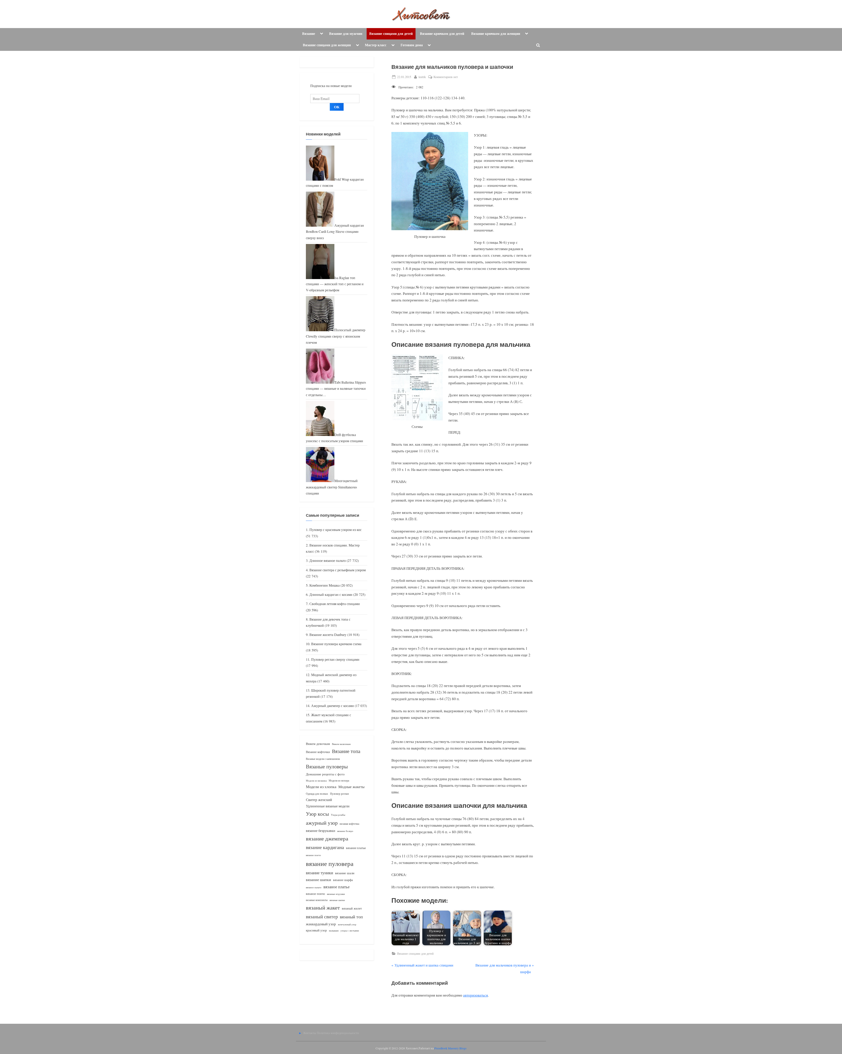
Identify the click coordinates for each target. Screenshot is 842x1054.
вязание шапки (318, 879)
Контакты (309, 1033)
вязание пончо (313, 855)
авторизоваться (475, 995)
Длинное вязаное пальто (327, 560)
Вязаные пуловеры (327, 766)
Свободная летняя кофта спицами (334, 603)
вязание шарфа (343, 880)
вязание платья (356, 848)
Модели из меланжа (316, 780)
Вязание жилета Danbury (327, 634)
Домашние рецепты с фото (325, 774)
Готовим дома (412, 45)
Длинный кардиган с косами (330, 594)
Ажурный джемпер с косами (332, 705)
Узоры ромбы (338, 814)
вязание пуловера (329, 863)
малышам (334, 930)
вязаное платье (336, 886)
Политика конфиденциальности (338, 1033)
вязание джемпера (327, 838)
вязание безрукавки (320, 830)
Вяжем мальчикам (341, 744)
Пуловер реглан (339, 794)
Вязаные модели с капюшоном (323, 758)
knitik (422, 77)
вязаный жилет (352, 908)
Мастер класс (375, 45)
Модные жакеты (351, 786)
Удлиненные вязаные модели (328, 806)
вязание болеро (345, 831)
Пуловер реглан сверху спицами (335, 659)
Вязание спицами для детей (391, 33)
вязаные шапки (337, 900)
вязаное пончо (315, 894)
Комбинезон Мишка (324, 585)
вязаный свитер (322, 916)
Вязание (308, 33)
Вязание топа (346, 751)
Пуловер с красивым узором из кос (335, 529)
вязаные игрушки (336, 894)
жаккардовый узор (321, 923)
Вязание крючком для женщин (495, 33)
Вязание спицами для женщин (327, 45)
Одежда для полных (317, 794)
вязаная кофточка (349, 823)
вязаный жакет (323, 907)
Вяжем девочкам (318, 743)
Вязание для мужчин (345, 33)
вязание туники (319, 872)
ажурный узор (322, 822)
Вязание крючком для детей (442, 33)
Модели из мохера (339, 780)
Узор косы (317, 813)
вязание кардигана (325, 847)
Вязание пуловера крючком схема (336, 643)
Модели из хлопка (321, 786)
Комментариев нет (445, 77)
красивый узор (316, 930)
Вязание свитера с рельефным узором (337, 570)
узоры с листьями (350, 930)
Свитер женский (319, 799)
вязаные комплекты (317, 900)
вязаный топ (351, 917)
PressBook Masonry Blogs (450, 1048)
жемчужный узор (347, 924)
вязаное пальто (313, 887)
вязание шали (344, 873)
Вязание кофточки (318, 752)
